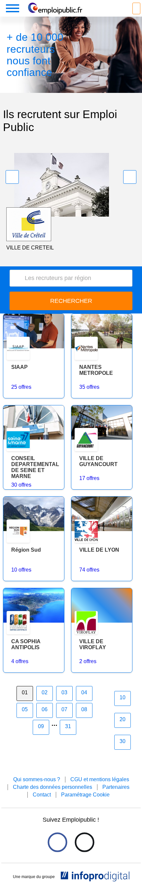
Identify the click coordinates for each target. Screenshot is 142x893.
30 (122, 741)
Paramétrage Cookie (85, 794)
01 (25, 692)
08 (84, 709)
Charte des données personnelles (52, 787)
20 (122, 719)
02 (45, 692)
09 (41, 726)
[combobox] (71, 278)
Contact (42, 794)
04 (84, 692)
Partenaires (115, 787)
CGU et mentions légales (99, 779)
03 (64, 692)
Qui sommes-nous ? (36, 779)
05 (25, 709)
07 (64, 709)
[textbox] (74, 278)
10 (122, 697)
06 (45, 709)
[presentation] (12, 177)
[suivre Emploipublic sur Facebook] (57, 842)
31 (68, 726)
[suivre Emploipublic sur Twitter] (84, 842)
